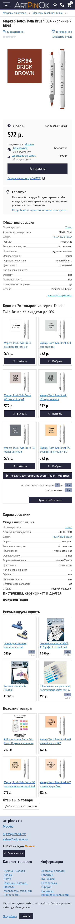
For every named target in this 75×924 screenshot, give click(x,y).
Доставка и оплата (53, 871)
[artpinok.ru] (32, 5)
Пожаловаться (15, 853)
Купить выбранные (50, 500)
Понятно (26, 916)
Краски (8, 875)
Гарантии (47, 875)
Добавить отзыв (62, 36)
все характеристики (60, 295)
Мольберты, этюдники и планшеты (18, 892)
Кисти (7, 879)
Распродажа (49, 883)
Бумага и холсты (14, 871)
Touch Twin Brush (62, 237)
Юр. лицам (48, 879)
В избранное (64, 31)
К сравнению (15, 31)
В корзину (37, 169)
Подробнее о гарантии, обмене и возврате (39, 210)
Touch (68, 227)
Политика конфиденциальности (55, 893)
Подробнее (10, 916)
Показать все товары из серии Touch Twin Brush (39, 475)
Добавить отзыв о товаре (21, 806)
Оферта (46, 887)
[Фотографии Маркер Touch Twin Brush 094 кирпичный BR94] (37, 79)
